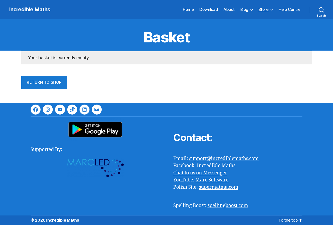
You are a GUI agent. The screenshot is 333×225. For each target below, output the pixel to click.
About (229, 9)
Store (263, 9)
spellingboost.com (228, 206)
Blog (244, 9)
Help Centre (290, 9)
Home (188, 9)
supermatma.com (218, 187)
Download (208, 9)
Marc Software (212, 180)
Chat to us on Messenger (200, 173)
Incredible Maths (29, 9)
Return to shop (44, 82)
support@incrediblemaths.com (224, 159)
